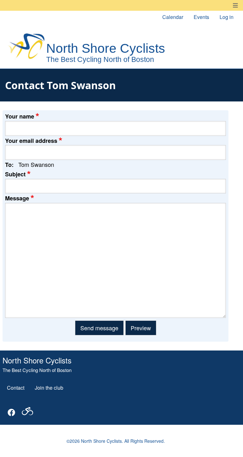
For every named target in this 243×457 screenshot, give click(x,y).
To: (9, 165)
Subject (15, 174)
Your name (19, 116)
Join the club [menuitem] (49, 387)
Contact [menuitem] (15, 387)
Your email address (31, 141)
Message (17, 198)
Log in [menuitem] (227, 17)
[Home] (92, 48)
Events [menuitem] (201, 17)
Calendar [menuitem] (172, 17)
